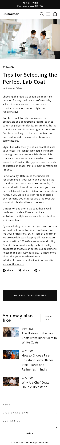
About (7, 404)
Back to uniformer (32, 295)
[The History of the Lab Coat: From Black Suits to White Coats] (11, 332)
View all (48, 318)
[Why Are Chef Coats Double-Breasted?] (11, 381)
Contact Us (11, 420)
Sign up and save (16, 412)
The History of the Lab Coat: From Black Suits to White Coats (39, 337)
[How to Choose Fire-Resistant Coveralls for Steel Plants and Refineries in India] (11, 354)
